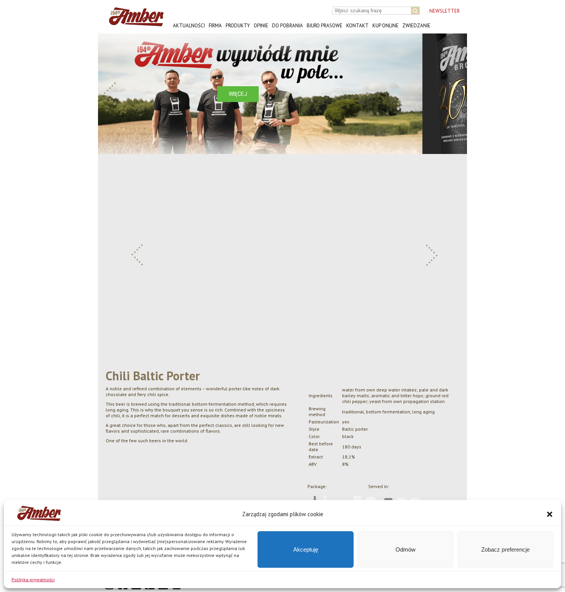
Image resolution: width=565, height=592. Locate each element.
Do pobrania (287, 25)
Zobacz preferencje (505, 549)
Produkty (238, 25)
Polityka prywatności (33, 579)
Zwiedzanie (416, 25)
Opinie (261, 25)
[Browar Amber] (133, 23)
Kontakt (357, 25)
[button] (549, 514)
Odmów (405, 549)
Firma (215, 25)
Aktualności (189, 25)
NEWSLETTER (444, 11)
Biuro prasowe (324, 25)
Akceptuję (305, 549)
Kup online (385, 25)
